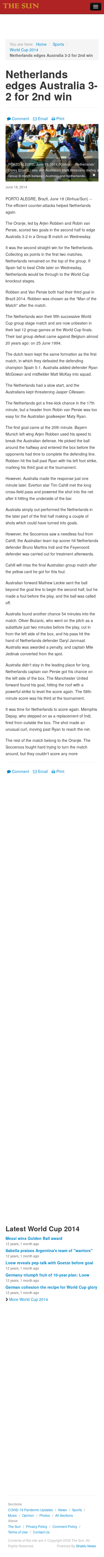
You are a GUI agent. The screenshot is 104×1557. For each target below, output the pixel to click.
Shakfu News (86, 1545)
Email (43, 118)
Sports (58, 44)
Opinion (28, 1515)
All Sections (64, 1515)
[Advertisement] (52, 1002)
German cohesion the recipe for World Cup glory (51, 1287)
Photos (44, 1515)
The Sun (14, 1526)
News (62, 1509)
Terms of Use (18, 1532)
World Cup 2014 (24, 49)
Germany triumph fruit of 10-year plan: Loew (47, 1275)
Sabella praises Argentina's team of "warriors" (49, 1250)
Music (12, 1515)
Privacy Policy (36, 1526)
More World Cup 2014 (28, 1299)
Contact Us (41, 1532)
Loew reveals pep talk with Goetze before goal (49, 1262)
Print (60, 118)
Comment (20, 118)
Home (41, 44)
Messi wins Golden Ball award (34, 1238)
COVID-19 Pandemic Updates (30, 1509)
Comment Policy (64, 1526)
